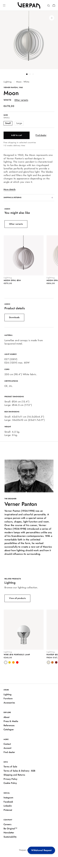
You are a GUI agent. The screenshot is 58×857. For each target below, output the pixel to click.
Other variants (21, 99)
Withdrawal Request (41, 850)
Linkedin (8, 805)
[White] (5, 662)
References (9, 725)
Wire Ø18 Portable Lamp (17, 654)
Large (19, 123)
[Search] (48, 5)
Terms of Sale (10, 766)
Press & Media (11, 721)
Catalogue (9, 729)
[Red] (17, 662)
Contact (7, 744)
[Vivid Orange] (52, 662)
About (6, 717)
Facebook (8, 801)
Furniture (8, 698)
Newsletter (9, 832)
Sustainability (10, 836)
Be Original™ (10, 828)
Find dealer (41, 135)
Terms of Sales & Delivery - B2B (19, 770)
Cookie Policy (10, 783)
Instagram (8, 797)
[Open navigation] (4, 5)
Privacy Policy (10, 779)
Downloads (14, 317)
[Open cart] (53, 5)
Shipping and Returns (14, 774)
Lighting (7, 81)
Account (7, 748)
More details (9, 189)
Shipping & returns (12, 197)
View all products (17, 598)
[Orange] (13, 662)
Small (8, 123)
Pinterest (8, 810)
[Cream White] (48, 662)
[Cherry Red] (56, 662)
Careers (7, 824)
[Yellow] (9, 662)
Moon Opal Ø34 (12, 280)
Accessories (9, 702)
